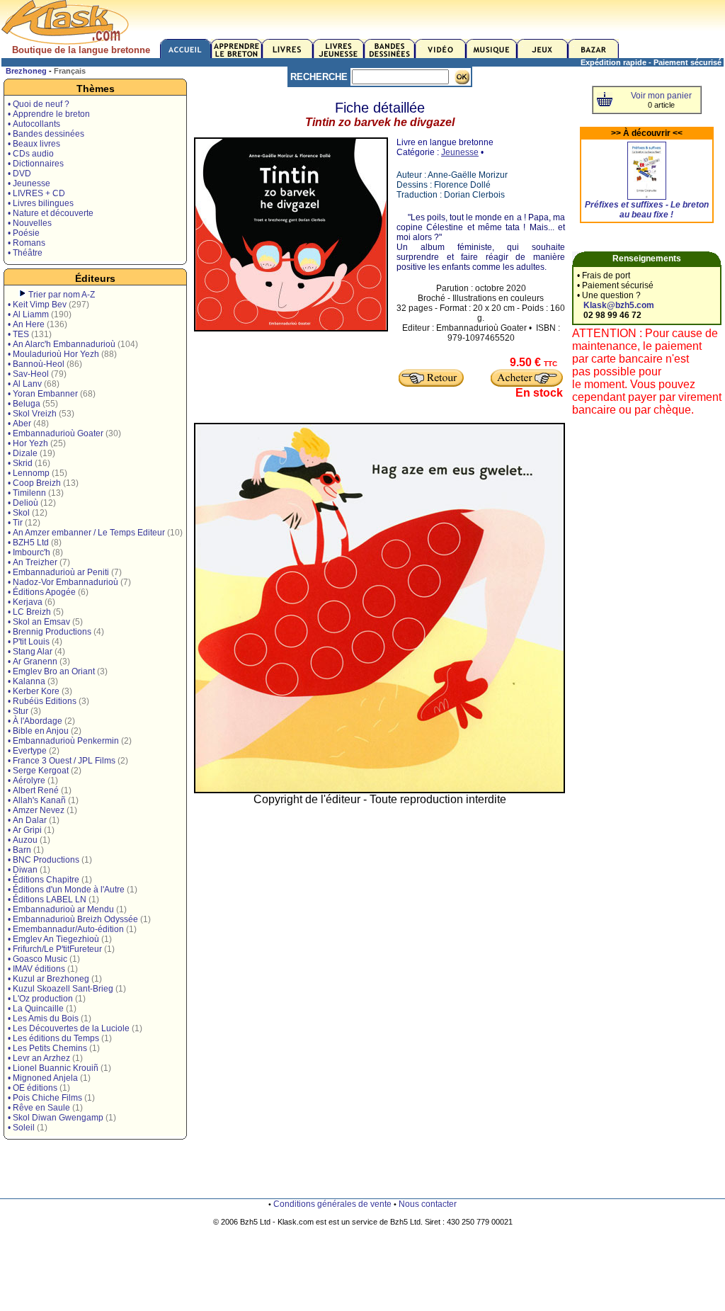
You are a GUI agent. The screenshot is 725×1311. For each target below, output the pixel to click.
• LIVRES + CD (36, 193)
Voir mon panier (661, 96)
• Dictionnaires (36, 164)
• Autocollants (34, 124)
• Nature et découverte (50, 213)
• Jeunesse (29, 183)
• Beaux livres (34, 144)
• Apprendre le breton (49, 114)
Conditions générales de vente (332, 1204)
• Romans (26, 243)
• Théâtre (25, 253)
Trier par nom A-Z (61, 295)
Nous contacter (428, 1204)
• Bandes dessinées (46, 134)
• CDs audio (31, 154)
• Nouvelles (30, 223)
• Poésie (24, 233)
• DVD (19, 173)
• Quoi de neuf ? (38, 104)
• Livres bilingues (41, 203)
